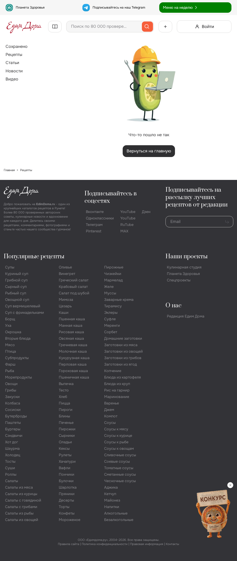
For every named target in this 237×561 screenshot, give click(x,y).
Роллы (10, 474)
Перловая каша (73, 364)
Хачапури (67, 461)
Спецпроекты (178, 280)
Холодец (12, 455)
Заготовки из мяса (120, 344)
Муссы (110, 293)
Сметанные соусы (120, 474)
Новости (14, 71)
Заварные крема (119, 299)
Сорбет (110, 332)
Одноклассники (100, 218)
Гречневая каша (73, 344)
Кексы (64, 448)
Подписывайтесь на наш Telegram (119, 7)
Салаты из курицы (21, 493)
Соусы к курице (118, 435)
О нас (173, 305)
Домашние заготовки (123, 338)
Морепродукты (18, 377)
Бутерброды (16, 416)
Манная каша (70, 325)
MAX (124, 231)
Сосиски (13, 409)
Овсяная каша (71, 338)
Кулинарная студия (184, 267)
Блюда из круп (117, 383)
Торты (64, 506)
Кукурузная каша (74, 357)
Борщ (10, 319)
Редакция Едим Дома (185, 316)
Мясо (10, 344)
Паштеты (13, 422)
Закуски (12, 396)
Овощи (11, 383)
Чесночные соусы (120, 480)
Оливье (65, 267)
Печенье (66, 422)
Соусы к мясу (116, 429)
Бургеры (12, 429)
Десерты (66, 500)
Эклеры (111, 312)
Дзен (146, 211)
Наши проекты (186, 256)
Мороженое (69, 519)
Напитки (111, 506)
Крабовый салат (73, 286)
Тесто (64, 390)
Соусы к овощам (119, 448)
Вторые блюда (18, 338)
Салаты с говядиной (23, 500)
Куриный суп (16, 273)
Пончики (66, 474)
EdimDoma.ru (45, 204)
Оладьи (65, 442)
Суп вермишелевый (22, 306)
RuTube (127, 224)
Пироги (65, 409)
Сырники (67, 435)
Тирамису (113, 306)
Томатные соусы (118, 467)
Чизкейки (112, 273)
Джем (109, 409)
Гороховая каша (73, 370)
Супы (9, 267)
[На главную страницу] (24, 27)
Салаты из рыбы (19, 513)
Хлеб (63, 396)
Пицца (64, 403)
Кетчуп (110, 493)
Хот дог (11, 442)
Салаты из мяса (19, 487)
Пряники (67, 493)
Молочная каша (73, 351)
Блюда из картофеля (122, 377)
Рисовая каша (71, 332)
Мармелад (113, 280)
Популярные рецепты (34, 256)
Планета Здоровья (30, 7)
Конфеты (67, 513)
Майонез (112, 500)
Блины (64, 416)
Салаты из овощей (21, 519)
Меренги (112, 325)
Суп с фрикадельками (24, 312)
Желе (109, 286)
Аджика (111, 487)
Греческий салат (73, 280)
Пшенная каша (72, 319)
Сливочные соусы (120, 455)
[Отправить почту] (227, 221)
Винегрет (67, 273)
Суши (10, 467)
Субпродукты (17, 357)
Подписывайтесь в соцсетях (110, 197)
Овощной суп (17, 299)
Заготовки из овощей (123, 351)
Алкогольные (116, 513)
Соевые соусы (117, 461)
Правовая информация (146, 544)
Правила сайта (68, 544)
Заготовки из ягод (120, 364)
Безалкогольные (118, 519)
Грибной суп (16, 280)
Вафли (64, 467)
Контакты (172, 544)
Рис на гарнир (117, 390)
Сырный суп (16, 286)
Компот (110, 416)
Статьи (12, 62)
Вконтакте (95, 211)
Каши (64, 312)
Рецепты (14, 54)
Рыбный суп (15, 293)
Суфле (110, 319)
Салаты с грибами (21, 506)
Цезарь (65, 306)
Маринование (116, 396)
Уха (8, 325)
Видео (12, 79)
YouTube (127, 211)
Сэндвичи (13, 435)
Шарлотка (68, 487)
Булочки (66, 480)
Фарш (10, 364)
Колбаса (12, 403)
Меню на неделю (178, 7)
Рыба (9, 370)
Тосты (10, 461)
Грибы (10, 390)
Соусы (110, 422)
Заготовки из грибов (122, 357)
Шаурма (12, 448)
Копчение (112, 370)
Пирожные (113, 267)
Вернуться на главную (149, 151)
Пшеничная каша (74, 377)
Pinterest (93, 231)
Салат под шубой (74, 293)
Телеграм (94, 224)
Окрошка (13, 332)
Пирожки (67, 429)
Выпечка (66, 383)
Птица (10, 351)
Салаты (11, 480)
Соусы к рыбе (116, 442)
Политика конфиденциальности (105, 544)
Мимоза (66, 299)
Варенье (111, 403)
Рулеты (65, 455)
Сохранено (17, 46)
